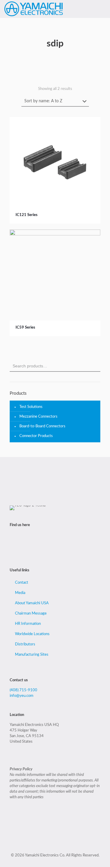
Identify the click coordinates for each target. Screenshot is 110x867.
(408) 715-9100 (23, 690)
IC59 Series (25, 327)
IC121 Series (27, 215)
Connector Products (36, 436)
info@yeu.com (21, 696)
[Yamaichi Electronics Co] (33, 9)
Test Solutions (31, 407)
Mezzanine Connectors (38, 417)
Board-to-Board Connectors (42, 426)
